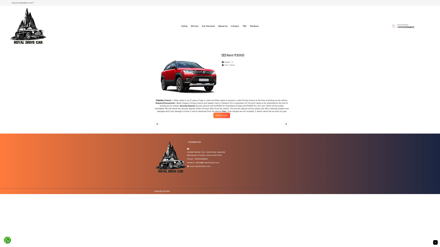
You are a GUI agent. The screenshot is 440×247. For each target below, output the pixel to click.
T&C (244, 26)
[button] (221, 115)
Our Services (208, 26)
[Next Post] (286, 124)
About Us (222, 26)
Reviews (254, 26)
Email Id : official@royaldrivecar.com (203, 162)
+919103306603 (405, 27)
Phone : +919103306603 (197, 159)
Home (184, 26)
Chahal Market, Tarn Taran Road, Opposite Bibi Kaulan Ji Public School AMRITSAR (206, 153)
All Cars (194, 26)
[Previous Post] (157, 124)
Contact (235, 26)
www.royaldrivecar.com (200, 166)
